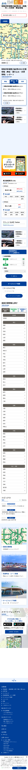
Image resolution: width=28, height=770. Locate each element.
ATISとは (5, 734)
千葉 (4, 356)
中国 (14, 430)
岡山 (4, 439)
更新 (24, 62)
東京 (4, 347)
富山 (4, 382)
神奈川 (5, 350)
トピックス (5, 699)
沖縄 (4, 490)
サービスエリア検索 (7, 697)
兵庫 (4, 411)
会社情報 (3, 732)
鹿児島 (5, 487)
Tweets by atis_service (8, 225)
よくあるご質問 (6, 740)
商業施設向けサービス (8, 719)
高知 (4, 462)
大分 (4, 481)
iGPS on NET (6, 747)
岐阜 (4, 392)
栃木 (4, 362)
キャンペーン (6, 703)
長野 (4, 372)
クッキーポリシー (6, 767)
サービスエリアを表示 (15, 295)
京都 (4, 414)
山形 (4, 337)
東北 (14, 322)
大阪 (4, 408)
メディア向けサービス (8, 723)
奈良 (4, 423)
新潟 (4, 379)
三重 (4, 401)
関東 (14, 344)
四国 (14, 450)
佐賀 (4, 472)
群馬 (4, 365)
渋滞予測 (5, 691)
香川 (4, 456)
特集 (4, 701)
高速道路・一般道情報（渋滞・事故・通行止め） (14, 689)
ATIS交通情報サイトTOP (6, 11)
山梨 (4, 369)
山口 (4, 446)
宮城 (4, 331)
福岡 (4, 469)
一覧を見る (24, 500)
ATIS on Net (6, 743)
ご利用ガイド (6, 752)
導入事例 (3, 726)
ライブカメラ (6, 693)
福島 (4, 340)
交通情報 (3, 686)
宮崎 (4, 484)
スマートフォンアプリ (8, 714)
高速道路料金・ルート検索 (9, 695)
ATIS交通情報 (6, 710)
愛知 (4, 398)
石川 (4, 385)
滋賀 (4, 417)
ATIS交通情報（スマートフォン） (10, 741)
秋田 (4, 334)
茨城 (4, 359)
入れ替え (23, 263)
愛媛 (4, 459)
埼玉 (4, 353)
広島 (4, 443)
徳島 (4, 453)
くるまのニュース (7, 705)
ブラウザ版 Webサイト (8, 712)
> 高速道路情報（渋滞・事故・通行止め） (19, 11)
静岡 (4, 395)
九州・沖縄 (14, 466)
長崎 (4, 475)
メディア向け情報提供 (8, 750)
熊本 (4, 478)
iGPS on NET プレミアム (9, 748)
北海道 (14, 315)
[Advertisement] (14, 139)
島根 (4, 436)
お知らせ (3, 729)
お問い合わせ (5, 737)
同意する (19, 768)
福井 (4, 420)
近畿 (14, 405)
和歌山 (5, 426)
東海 (14, 389)
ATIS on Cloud (6, 745)
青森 (4, 325)
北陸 (14, 376)
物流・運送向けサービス (8, 721)
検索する (15, 276)
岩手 (4, 328)
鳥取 (4, 433)
